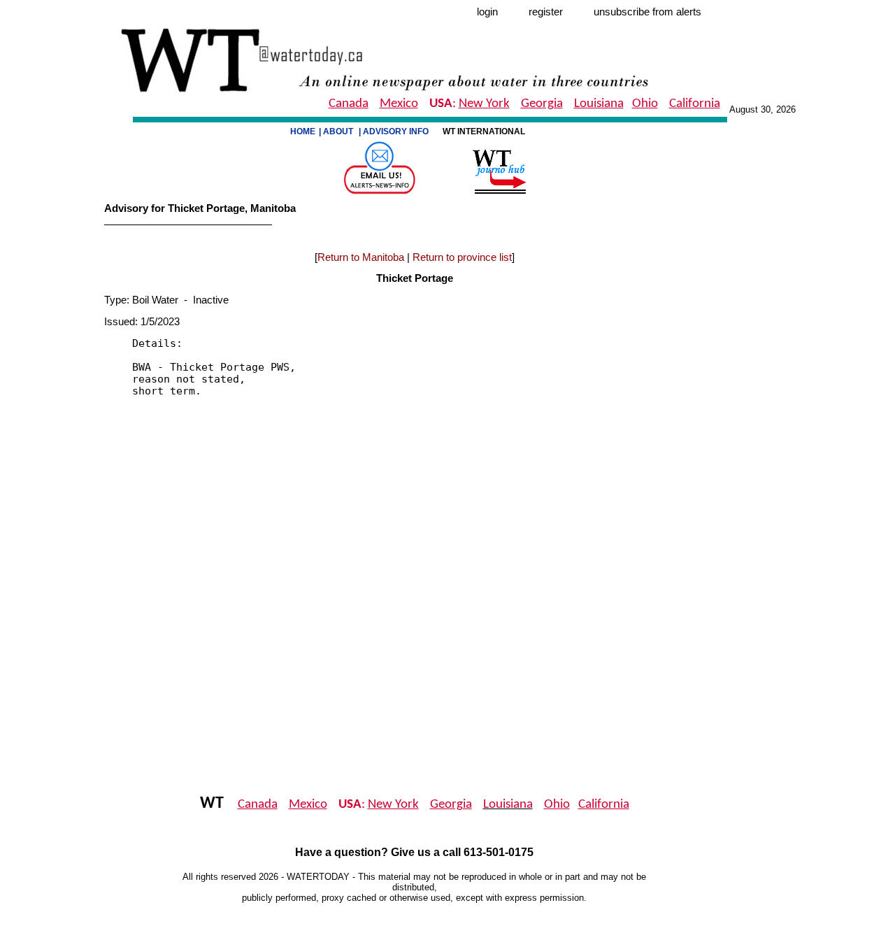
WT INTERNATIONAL (485, 131)
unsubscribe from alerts (647, 11)
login (487, 11)
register (546, 11)
